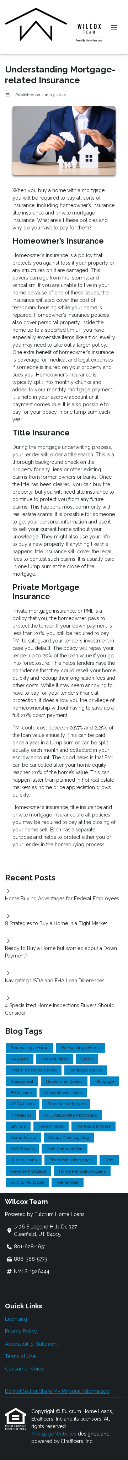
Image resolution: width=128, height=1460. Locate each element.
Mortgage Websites (54, 1434)
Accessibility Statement (31, 1344)
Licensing (16, 1319)
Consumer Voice (24, 1369)
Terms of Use (20, 1356)
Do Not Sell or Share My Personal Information (57, 1391)
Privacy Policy (21, 1331)
